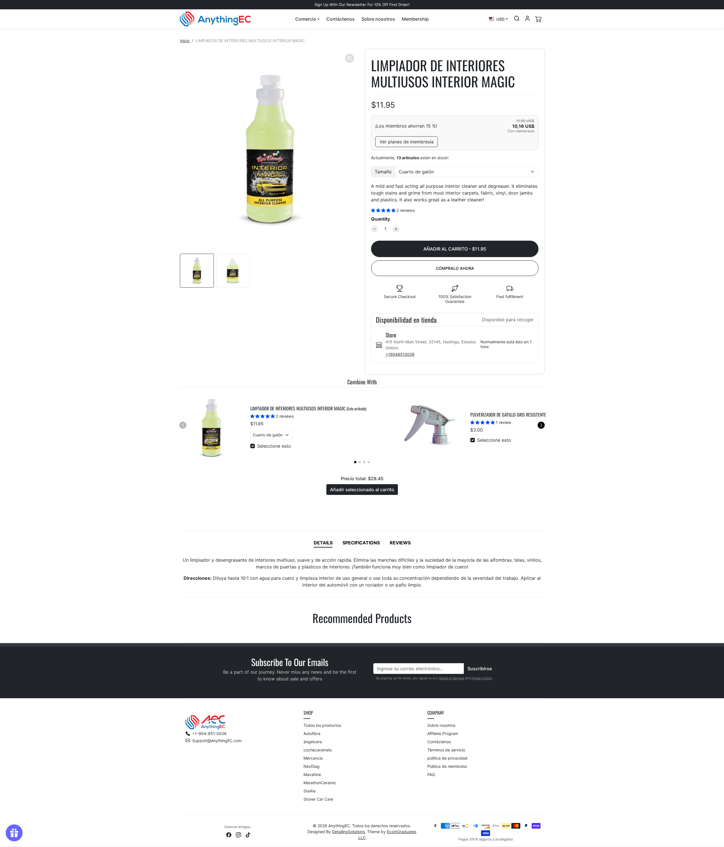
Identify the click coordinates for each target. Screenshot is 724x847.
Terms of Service (451, 678)
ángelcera (312, 741)
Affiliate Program (442, 733)
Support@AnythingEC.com (217, 740)
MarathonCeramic (319, 782)
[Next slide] (543, 634)
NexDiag (311, 766)
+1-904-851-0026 (209, 733)
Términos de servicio (446, 749)
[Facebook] (229, 834)
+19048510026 (400, 354)
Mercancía (313, 758)
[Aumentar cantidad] (396, 229)
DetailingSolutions (348, 831)
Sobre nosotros (378, 19)
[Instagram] (238, 834)
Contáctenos (340, 19)
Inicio (184, 40)
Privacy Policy (481, 678)
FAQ (431, 774)
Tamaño (383, 171)
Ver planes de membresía (407, 142)
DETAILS (323, 543)
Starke (309, 790)
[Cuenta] (527, 18)
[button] (307, 18)
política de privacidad (447, 758)
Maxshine (312, 774)
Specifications (361, 543)
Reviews (400, 543)
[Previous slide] (180, 634)
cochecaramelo (317, 749)
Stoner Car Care (318, 799)
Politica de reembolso (447, 766)
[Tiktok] (248, 834)
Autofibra (311, 733)
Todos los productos (322, 725)
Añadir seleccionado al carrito (362, 489)
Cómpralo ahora (455, 268)
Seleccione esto (274, 446)
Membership (415, 19)
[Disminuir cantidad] (374, 229)
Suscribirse (479, 668)
